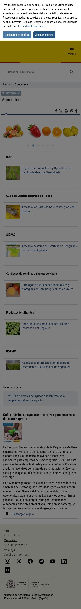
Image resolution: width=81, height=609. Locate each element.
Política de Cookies (32, 26)
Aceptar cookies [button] (44, 34)
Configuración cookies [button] (17, 34)
